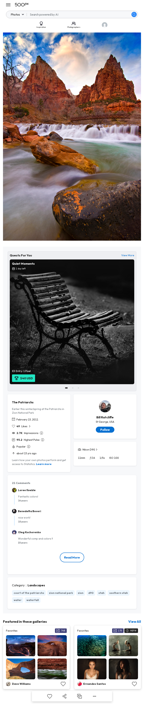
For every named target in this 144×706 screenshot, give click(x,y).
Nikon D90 (88, 449)
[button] (134, 14)
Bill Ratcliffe (105, 417)
